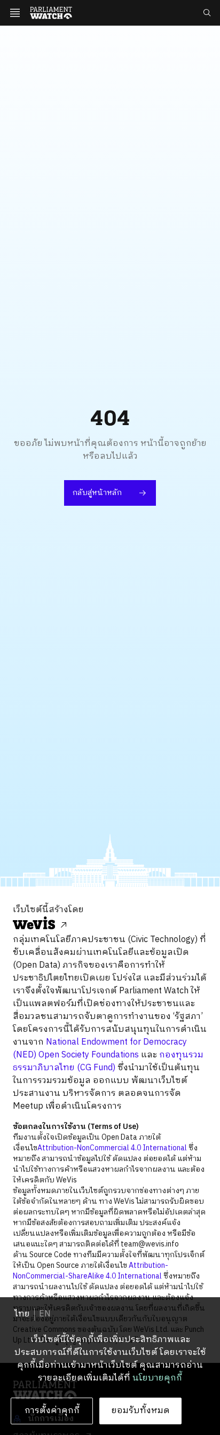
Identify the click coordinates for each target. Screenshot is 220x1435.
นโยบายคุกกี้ (157, 1378)
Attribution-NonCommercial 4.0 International (112, 1148)
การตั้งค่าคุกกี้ (52, 1410)
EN (45, 1314)
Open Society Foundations (88, 1055)
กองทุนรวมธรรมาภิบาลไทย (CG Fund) (108, 1061)
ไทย (22, 1314)
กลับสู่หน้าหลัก (97, 493)
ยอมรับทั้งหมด (141, 1410)
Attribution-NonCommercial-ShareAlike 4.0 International (90, 1270)
